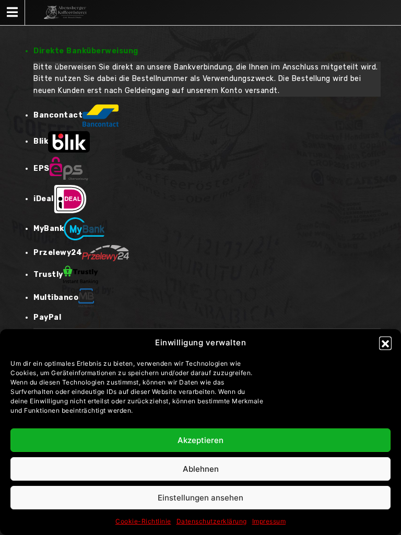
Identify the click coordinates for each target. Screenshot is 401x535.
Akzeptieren (200, 440)
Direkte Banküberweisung (85, 50)
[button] (385, 343)
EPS (41, 168)
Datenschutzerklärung (211, 521)
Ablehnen (201, 469)
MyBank (48, 228)
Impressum (269, 521)
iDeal (43, 198)
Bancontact (57, 115)
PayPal (47, 317)
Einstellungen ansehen (200, 498)
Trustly (48, 274)
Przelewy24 (57, 252)
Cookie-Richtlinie (143, 521)
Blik (40, 141)
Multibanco (55, 297)
